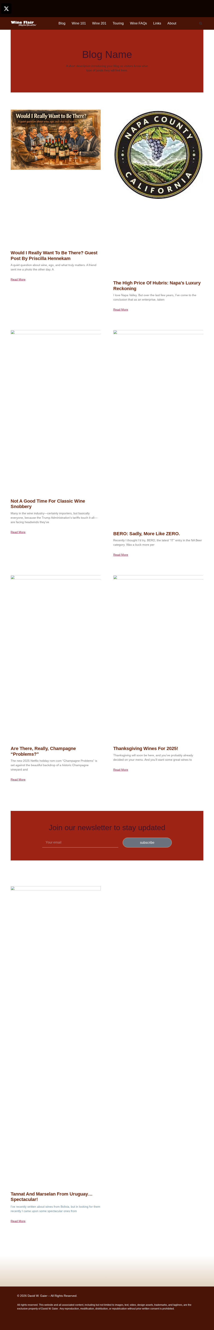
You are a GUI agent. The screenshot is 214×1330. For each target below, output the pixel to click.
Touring (118, 23)
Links (157, 23)
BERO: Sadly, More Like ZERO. (146, 533)
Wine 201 (99, 23)
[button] (200, 23)
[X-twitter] (6, 8)
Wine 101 (79, 23)
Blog (62, 23)
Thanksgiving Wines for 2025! (145, 748)
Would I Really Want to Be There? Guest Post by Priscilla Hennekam (54, 255)
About (171, 23)
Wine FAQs (138, 23)
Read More (18, 279)
